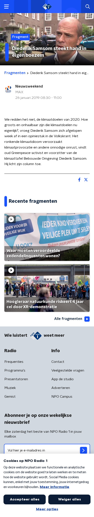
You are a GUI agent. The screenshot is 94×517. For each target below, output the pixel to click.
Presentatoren (16, 379)
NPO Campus (61, 396)
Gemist (10, 396)
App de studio (62, 379)
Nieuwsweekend (29, 86)
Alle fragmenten (68, 319)
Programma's (14, 370)
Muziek (10, 388)
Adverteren (60, 388)
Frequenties (13, 361)
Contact (57, 361)
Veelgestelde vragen (67, 370)
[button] (6, 7)
